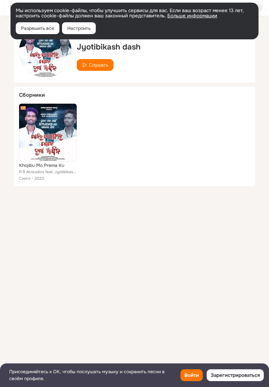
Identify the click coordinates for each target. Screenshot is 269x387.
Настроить (79, 28)
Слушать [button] (98, 65)
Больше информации (192, 15)
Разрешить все (37, 28)
